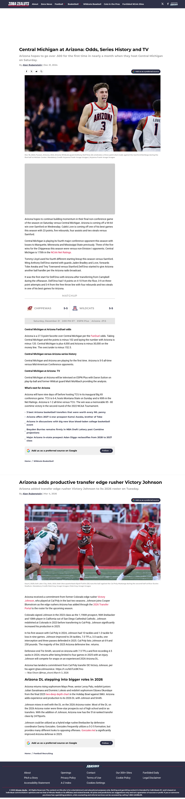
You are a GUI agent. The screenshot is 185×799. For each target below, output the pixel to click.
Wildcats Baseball (92, 4)
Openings (66, 772)
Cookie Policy (123, 777)
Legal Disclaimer (152, 777)
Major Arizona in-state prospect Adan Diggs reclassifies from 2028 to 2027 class (69, 439)
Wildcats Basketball (44, 461)
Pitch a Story (31, 777)
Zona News (46, 4)
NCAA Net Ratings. (61, 252)
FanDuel (95, 335)
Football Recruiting (43, 753)
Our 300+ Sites (124, 772)
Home (28, 461)
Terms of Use (94, 777)
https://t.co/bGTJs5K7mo (69, 669)
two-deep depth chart (57, 694)
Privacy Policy (68, 777)
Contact (91, 772)
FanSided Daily (151, 772)
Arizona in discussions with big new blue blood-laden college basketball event (68, 423)
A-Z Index (66, 782)
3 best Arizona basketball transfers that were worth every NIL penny (66, 412)
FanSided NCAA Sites (133, 4)
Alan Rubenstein (32, 65)
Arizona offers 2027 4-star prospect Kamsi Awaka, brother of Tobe (64, 417)
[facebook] (168, 4)
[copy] (41, 71)
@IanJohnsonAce (45, 669)
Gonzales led (88, 730)
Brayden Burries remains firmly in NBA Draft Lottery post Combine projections (65, 431)
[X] (162, 4)
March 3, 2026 (61, 672)
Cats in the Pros (112, 4)
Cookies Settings (96, 782)
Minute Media (21, 790)
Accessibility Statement (37, 782)
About (35, 4)
